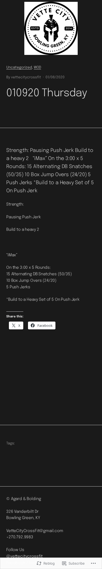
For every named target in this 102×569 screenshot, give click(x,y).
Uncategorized (19, 67)
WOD (37, 67)
